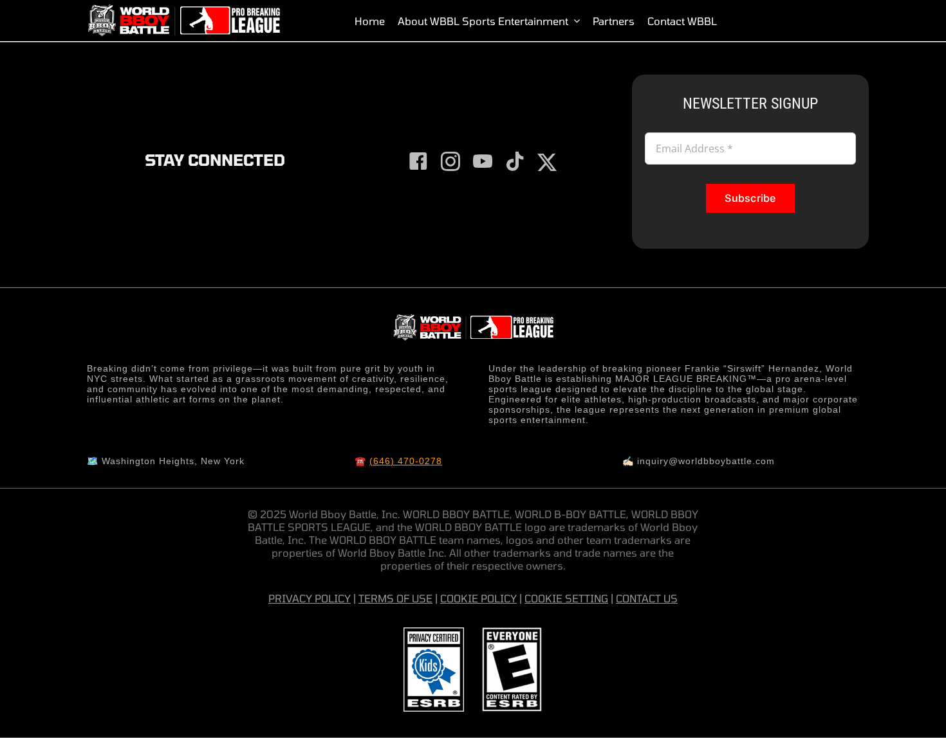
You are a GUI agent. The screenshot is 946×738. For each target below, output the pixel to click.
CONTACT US (647, 598)
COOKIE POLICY (478, 598)
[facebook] (418, 161)
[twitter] (547, 162)
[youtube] (482, 161)
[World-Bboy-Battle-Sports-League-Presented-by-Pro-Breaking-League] (183, 9)
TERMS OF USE (395, 598)
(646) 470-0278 (405, 461)
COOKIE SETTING (566, 598)
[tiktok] (514, 161)
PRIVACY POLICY (309, 598)
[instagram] (450, 161)
